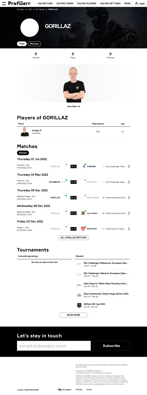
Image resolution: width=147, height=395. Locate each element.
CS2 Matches (45, 3)
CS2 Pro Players (86, 3)
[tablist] (29, 43)
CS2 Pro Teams (64, 3)
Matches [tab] (34, 43)
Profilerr (20, 9)
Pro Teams (40, 9)
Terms (89, 390)
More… (128, 3)
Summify (99, 373)
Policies (79, 390)
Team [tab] (22, 43)
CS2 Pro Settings (110, 3)
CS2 (30, 9)
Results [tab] (23, 152)
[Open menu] (4, 3)
